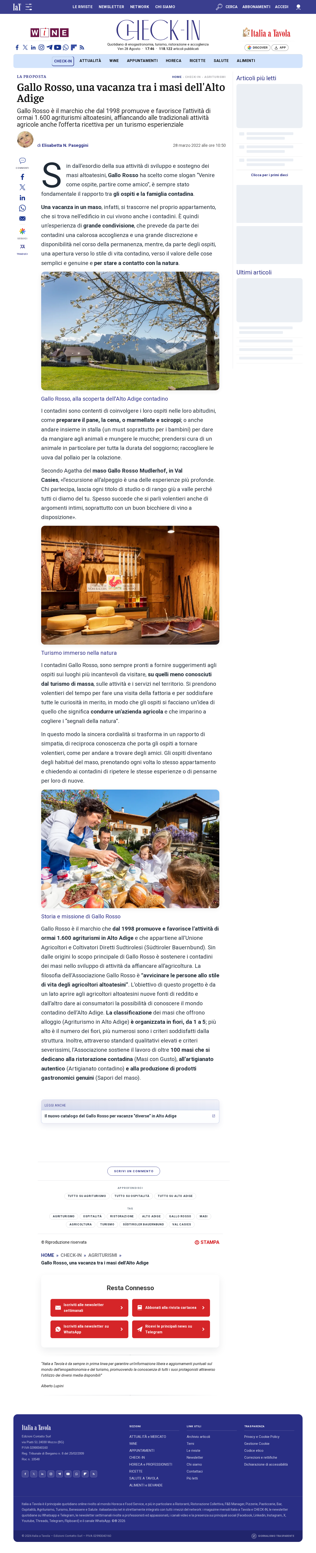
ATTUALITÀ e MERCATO (147, 1437)
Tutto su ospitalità (132, 1196)
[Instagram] (41, 47)
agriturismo (64, 1216)
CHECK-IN (63, 61)
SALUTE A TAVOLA (143, 1478)
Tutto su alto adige (175, 1196)
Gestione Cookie (257, 1444)
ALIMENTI (246, 60)
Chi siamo (194, 1464)
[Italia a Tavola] (158, 30)
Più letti (192, 1478)
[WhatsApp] (65, 47)
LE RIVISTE (83, 7)
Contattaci (195, 1471)
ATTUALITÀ (90, 60)
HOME (177, 77)
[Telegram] (49, 47)
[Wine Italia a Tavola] (49, 32)
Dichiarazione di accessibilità (266, 1464)
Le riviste (193, 1450)
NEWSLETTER (111, 7)
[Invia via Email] (22, 218)
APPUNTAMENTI (142, 60)
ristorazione (122, 1216)
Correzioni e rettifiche (260, 1457)
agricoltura (80, 1224)
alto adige (151, 1216)
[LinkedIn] (33, 47)
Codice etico (253, 1450)
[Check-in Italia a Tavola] (266, 32)
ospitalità (92, 1216)
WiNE (114, 60)
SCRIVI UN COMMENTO (134, 1171)
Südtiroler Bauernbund (143, 1224)
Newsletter (195, 1457)
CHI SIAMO (165, 7)
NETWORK (139, 7)
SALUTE (221, 60)
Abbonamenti (256, 7)
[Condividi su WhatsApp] (22, 208)
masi (204, 1216)
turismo (107, 1224)
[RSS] (82, 47)
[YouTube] (57, 47)
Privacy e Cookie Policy (261, 1437)
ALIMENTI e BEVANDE (146, 1485)
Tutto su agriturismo (87, 1196)
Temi (190, 1444)
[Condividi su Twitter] (22, 187)
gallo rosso (180, 1216)
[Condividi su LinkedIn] (22, 197)
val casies (181, 1224)
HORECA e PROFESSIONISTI (150, 1464)
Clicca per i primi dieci (269, 175)
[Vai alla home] (21, 61)
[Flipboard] (73, 47)
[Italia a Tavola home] (72, 1427)
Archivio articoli (198, 1437)
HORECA (174, 60)
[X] (25, 47)
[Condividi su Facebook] (22, 177)
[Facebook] (17, 47)
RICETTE (198, 60)
